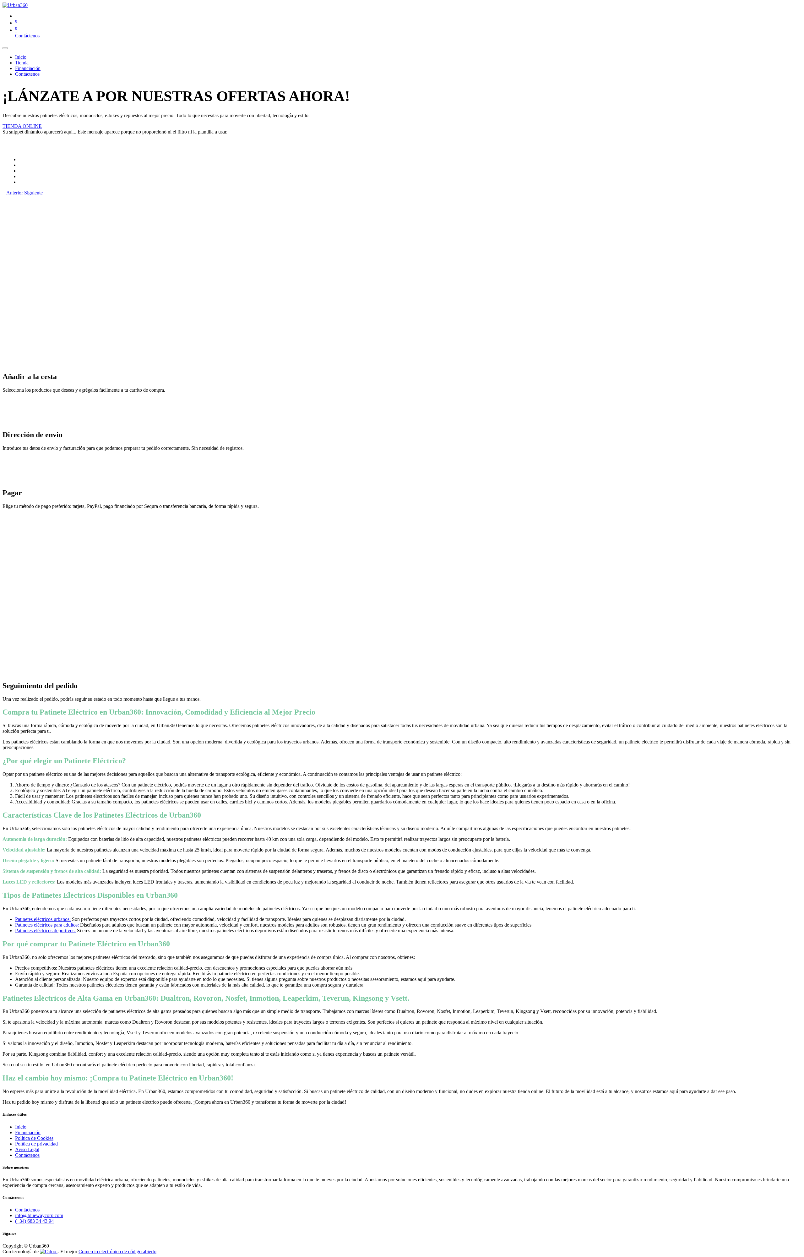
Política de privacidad (36, 1143)
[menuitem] (20, 57)
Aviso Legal (27, 1149)
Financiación (28, 1132)
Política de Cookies (34, 1138)
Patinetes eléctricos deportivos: (45, 930)
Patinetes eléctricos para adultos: (47, 925)
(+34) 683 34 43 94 (34, 1221)
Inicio (20, 1126)
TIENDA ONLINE (22, 126)
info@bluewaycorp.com (39, 1215)
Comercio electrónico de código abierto (117, 1251)
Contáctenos (27, 35)
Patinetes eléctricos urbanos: (43, 919)
